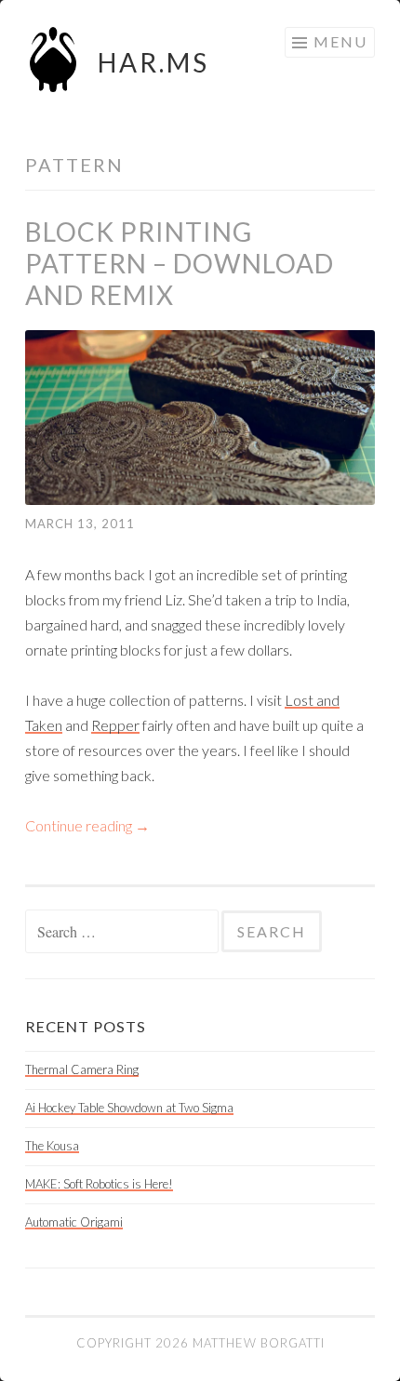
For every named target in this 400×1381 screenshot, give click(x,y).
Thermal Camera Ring (82, 1069)
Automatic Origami (74, 1222)
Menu (340, 41)
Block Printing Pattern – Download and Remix (179, 263)
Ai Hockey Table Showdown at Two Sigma (129, 1107)
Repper (115, 725)
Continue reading (87, 825)
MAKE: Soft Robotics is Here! (99, 1183)
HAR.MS (153, 62)
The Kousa (52, 1145)
